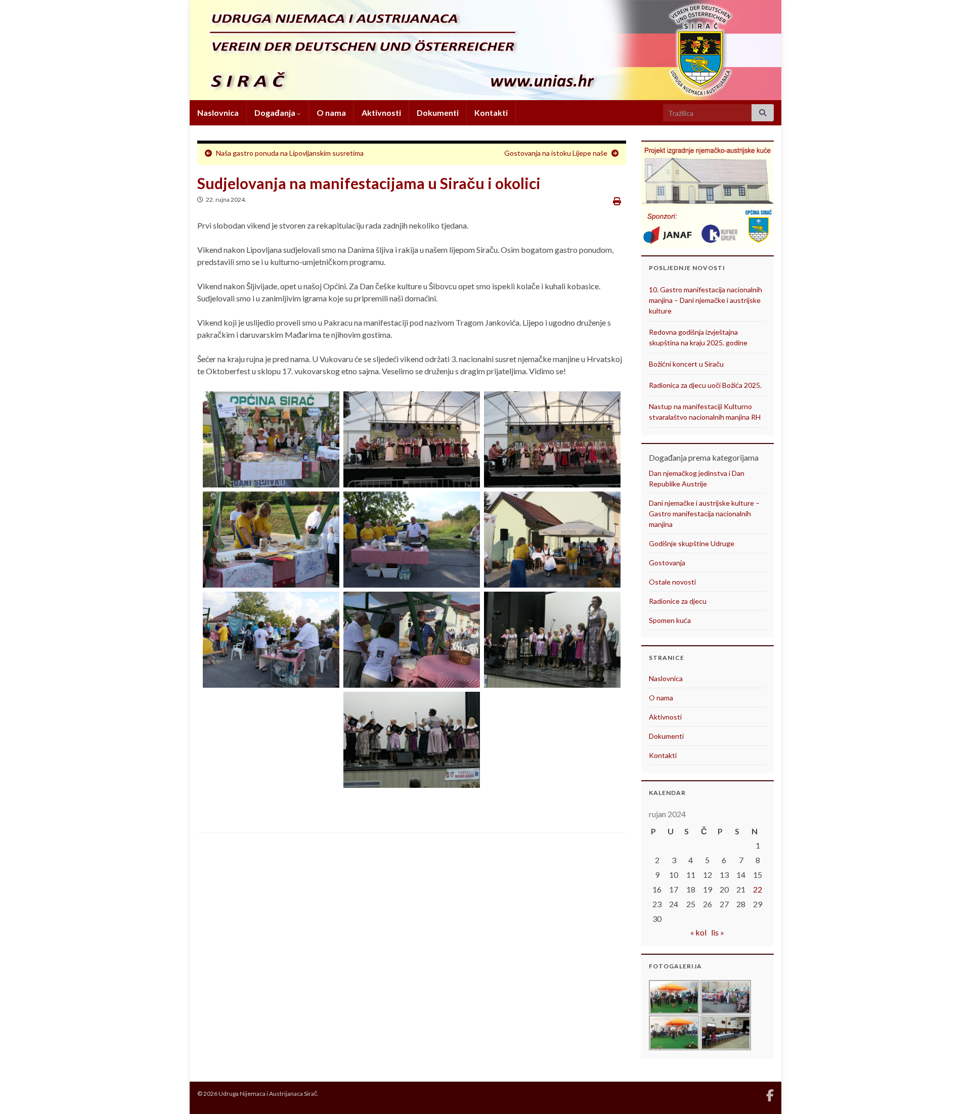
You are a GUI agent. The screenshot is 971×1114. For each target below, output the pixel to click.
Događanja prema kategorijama (704, 457)
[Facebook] (770, 1093)
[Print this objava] (617, 201)
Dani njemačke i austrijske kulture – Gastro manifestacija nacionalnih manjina (704, 513)
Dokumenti (438, 112)
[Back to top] (948, 1091)
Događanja (275, 112)
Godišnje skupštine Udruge (691, 543)
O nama (331, 112)
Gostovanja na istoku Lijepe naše (555, 153)
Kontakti (491, 112)
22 (757, 889)
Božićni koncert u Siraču (686, 364)
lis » (717, 932)
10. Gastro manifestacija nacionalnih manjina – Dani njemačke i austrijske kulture (705, 300)
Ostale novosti (672, 581)
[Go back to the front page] (485, 50)
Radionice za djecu (678, 601)
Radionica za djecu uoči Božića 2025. (705, 385)
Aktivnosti (381, 112)
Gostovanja (667, 562)
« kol (698, 932)
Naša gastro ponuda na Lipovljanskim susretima (290, 153)
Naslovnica (218, 112)
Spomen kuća (670, 620)
